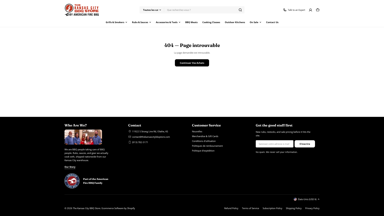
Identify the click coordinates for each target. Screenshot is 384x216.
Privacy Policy (312, 208)
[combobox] (192, 10)
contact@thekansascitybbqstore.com (151, 136)
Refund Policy (231, 208)
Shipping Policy (294, 208)
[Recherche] (240, 10)
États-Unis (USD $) (307, 199)
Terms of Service (250, 208)
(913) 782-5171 (140, 142)
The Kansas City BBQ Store (86, 208)
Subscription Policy (272, 208)
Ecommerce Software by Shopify (118, 208)
